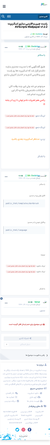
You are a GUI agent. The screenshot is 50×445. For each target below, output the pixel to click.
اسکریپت (38, 411)
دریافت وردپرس (10, 401)
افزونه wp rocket (9, 411)
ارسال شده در (29, 49)
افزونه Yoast (25, 415)
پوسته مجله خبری (31, 419)
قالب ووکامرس (30, 422)
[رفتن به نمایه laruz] (44, 303)
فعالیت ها (10, 397)
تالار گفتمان (10, 393)
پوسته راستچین (13, 419)
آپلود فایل (33, 397)
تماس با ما (23, 436)
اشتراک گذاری (24, 338)
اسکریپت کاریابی (10, 415)
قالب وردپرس (25, 411)
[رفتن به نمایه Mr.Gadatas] (44, 48)
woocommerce (14, 422)
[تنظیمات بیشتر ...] (6, 47)
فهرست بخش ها (33, 401)
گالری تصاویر (29, 36)
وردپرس (38, 415)
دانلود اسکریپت (33, 393)
